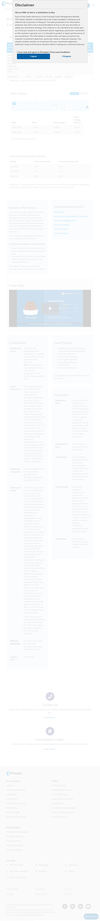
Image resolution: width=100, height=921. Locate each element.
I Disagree (66, 56)
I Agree (33, 56)
